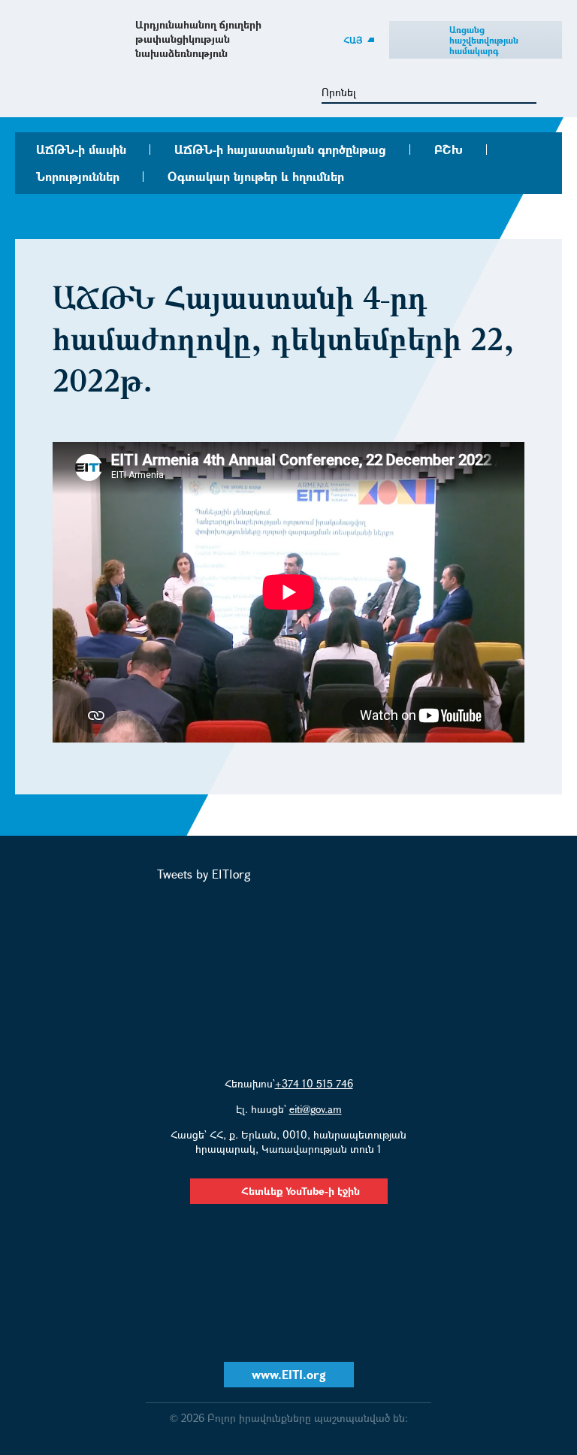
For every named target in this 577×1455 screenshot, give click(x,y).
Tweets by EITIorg (204, 874)
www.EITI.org (289, 1374)
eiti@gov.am (315, 1109)
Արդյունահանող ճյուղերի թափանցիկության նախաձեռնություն (198, 38)
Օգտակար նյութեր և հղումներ (256, 176)
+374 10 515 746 (314, 1083)
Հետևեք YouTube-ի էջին (300, 1191)
